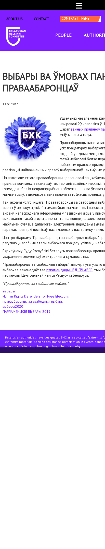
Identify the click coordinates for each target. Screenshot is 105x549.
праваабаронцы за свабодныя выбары (33, 301)
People (63, 35)
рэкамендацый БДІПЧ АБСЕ (69, 270)
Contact (41, 19)
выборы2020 (13, 306)
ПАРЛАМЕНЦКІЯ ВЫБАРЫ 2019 (26, 311)
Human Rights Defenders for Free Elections (36, 296)
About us (14, 19)
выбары (9, 291)
